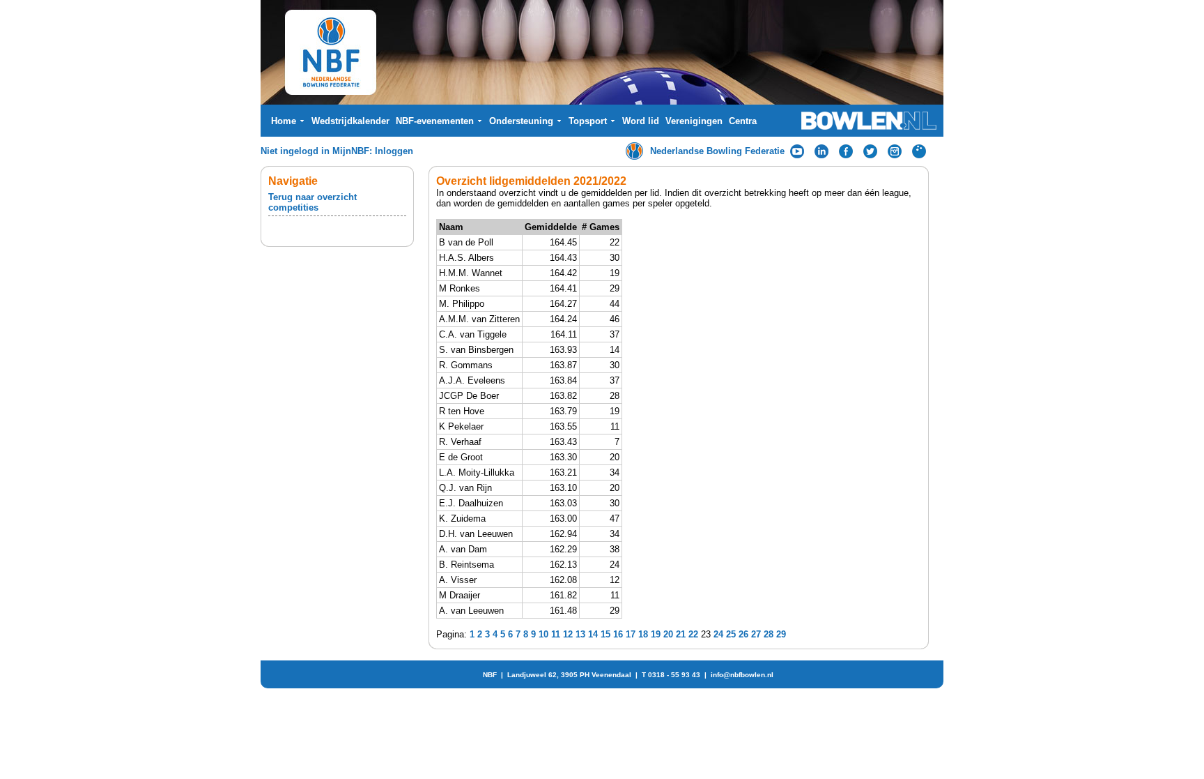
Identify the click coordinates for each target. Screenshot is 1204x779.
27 (756, 634)
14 (593, 634)
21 (681, 634)
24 (718, 634)
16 (618, 634)
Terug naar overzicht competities (312, 202)
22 (693, 634)
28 (768, 634)
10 (543, 634)
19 (656, 634)
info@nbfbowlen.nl (742, 675)
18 (643, 634)
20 (668, 634)
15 (605, 634)
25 (731, 634)
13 (580, 634)
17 (630, 634)
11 (555, 634)
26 (743, 634)
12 (568, 634)
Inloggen (394, 151)
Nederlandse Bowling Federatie (717, 151)
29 (781, 634)
